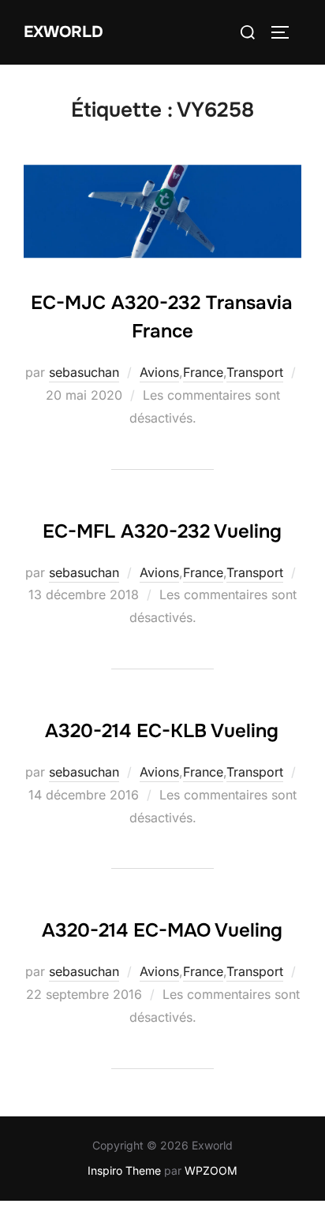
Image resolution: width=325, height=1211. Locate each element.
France (203, 372)
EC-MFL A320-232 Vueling (162, 531)
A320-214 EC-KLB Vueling (161, 731)
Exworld (63, 32)
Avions (159, 372)
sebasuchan (84, 372)
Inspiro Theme (124, 1170)
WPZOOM (211, 1170)
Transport (254, 372)
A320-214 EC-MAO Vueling (162, 930)
